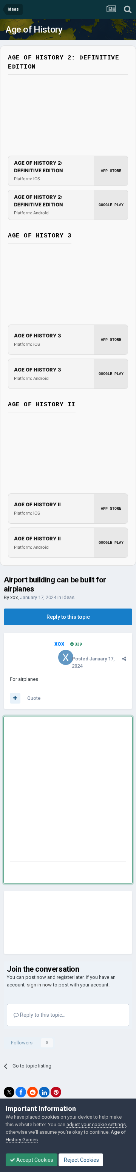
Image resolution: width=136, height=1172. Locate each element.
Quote (33, 698)
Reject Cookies (81, 1160)
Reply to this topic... (42, 1015)
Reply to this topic (68, 617)
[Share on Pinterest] (56, 1092)
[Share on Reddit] (32, 1092)
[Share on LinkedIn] (44, 1092)
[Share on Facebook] (20, 1092)
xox (14, 597)
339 (78, 644)
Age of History (34, 29)
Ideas (68, 597)
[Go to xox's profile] (65, 657)
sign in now (39, 985)
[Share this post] (124, 659)
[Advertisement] (68, 790)
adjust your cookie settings (96, 1124)
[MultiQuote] (15, 698)
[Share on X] (9, 1092)
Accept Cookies (34, 1160)
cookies (50, 1117)
